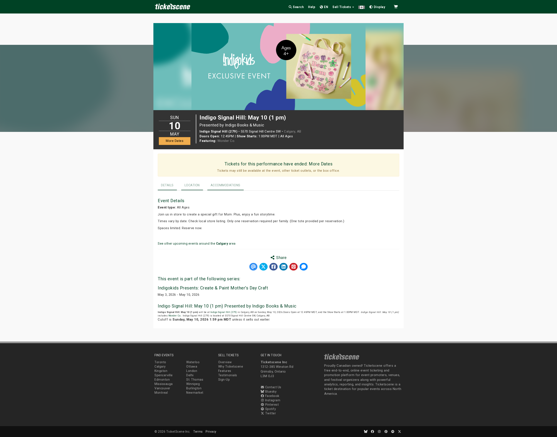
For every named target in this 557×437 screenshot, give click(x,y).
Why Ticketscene (230, 366)
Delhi (190, 375)
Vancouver (162, 388)
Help (311, 7)
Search (298, 7)
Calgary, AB (292, 131)
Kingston (160, 371)
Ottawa (191, 366)
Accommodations (225, 185)
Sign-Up (224, 379)
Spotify (270, 409)
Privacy (211, 431)
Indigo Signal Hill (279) (223, 312)
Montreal (161, 392)
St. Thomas (194, 379)
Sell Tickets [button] (342, 7)
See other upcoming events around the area (197, 243)
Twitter (270, 413)
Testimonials (227, 375)
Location (192, 185)
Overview (225, 362)
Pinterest (271, 404)
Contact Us (272, 387)
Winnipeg (193, 384)
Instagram (272, 400)
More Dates (174, 141)
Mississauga (163, 384)
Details (167, 185)
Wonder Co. (226, 141)
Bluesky (270, 391)
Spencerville (163, 375)
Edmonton (162, 379)
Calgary (160, 366)
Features (224, 371)
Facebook (271, 396)
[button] (361, 6)
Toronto (160, 362)
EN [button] (325, 7)
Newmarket (194, 392)
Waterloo (193, 362)
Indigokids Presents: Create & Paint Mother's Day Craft (213, 288)
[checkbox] (377, 6)
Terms (198, 431)
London (191, 371)
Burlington (193, 388)
